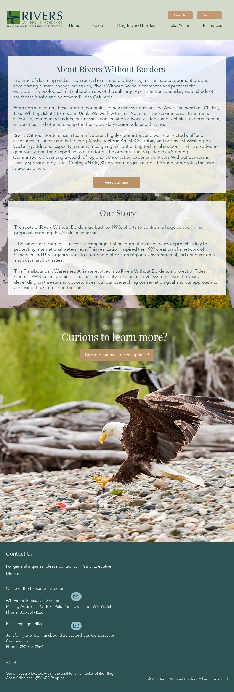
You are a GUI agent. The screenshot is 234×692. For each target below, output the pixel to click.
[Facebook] (15, 662)
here (40, 168)
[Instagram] (8, 662)
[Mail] (76, 596)
